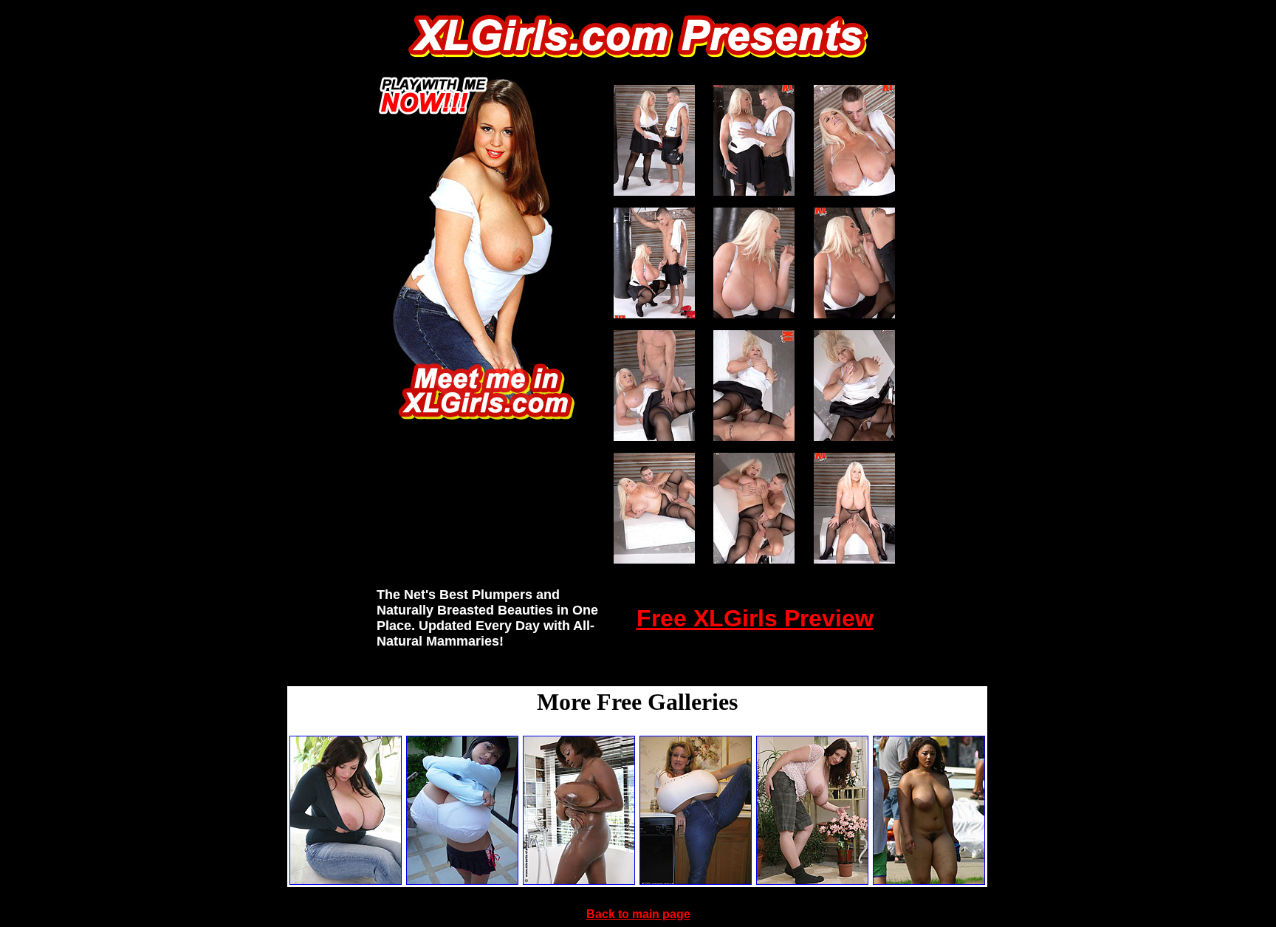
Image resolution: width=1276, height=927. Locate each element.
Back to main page (638, 914)
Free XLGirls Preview (755, 618)
